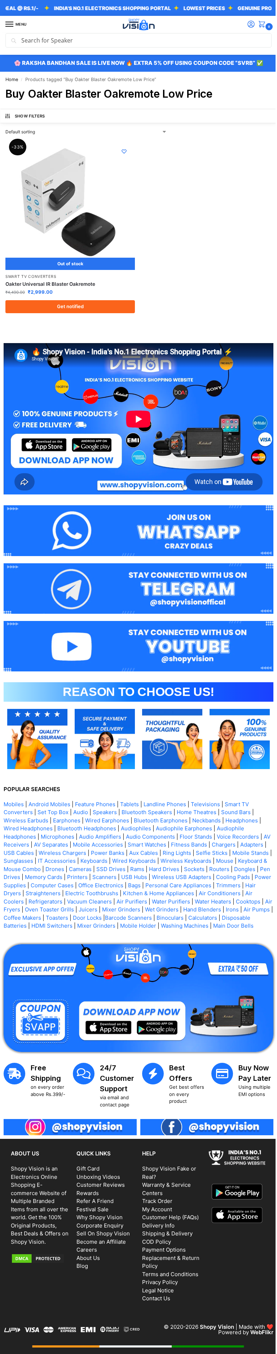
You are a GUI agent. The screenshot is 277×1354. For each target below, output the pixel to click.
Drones (107, 858)
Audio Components (150, 826)
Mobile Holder (202, 915)
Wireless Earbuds (26, 810)
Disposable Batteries (63, 915)
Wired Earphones (107, 810)
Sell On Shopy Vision (101, 1229)
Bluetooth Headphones (86, 818)
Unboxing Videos (97, 1172)
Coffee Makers (99, 907)
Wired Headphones (28, 818)
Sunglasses (59, 850)
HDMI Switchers (115, 915)
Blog (81, 1261)
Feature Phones (95, 793)
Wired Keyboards (175, 850)
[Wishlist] (121, 151)
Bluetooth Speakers (147, 802)
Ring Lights (204, 842)
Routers (14, 867)
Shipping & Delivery (165, 1229)
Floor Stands (196, 826)
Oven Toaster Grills (112, 899)
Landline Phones (165, 793)
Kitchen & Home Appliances (232, 883)
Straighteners (117, 883)
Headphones (241, 810)
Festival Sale (91, 1205)
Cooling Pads (48, 874)
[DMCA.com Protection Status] (39, 1262)
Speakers (105, 802)
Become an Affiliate (99, 1237)
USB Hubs (197, 867)
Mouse (12, 858)
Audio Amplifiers (100, 826)
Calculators (18, 915)
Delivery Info (156, 1221)
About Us (86, 1253)
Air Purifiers (190, 891)
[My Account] (245, 25)
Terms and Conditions (168, 1269)
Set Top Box (53, 802)
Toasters (133, 907)
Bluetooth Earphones (161, 810)
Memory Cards (106, 867)
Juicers (150, 899)
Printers (139, 867)
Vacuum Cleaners (148, 891)
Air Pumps (62, 907)
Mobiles (14, 793)
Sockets (247, 858)
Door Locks (163, 907)
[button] (258, 24)
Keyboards (135, 850)
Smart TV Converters (30, 273)
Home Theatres (196, 802)
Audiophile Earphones (184, 818)
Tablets (129, 793)
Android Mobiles (49, 793)
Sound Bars (236, 802)
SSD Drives (163, 858)
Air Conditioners (28, 891)
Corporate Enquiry (98, 1221)
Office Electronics (185, 874)
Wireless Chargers (90, 842)
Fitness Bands (197, 834)
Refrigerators (104, 891)
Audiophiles (136, 818)
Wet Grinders (224, 899)
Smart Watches (155, 834)
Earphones (66, 810)
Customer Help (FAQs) (168, 1213)
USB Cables (46, 842)
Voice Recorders (238, 826)
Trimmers (48, 883)
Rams (190, 858)
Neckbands (206, 810)
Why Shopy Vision (98, 1213)
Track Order (155, 1197)
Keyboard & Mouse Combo (59, 858)
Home (11, 79)
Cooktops (40, 899)
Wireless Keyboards (227, 850)
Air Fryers (70, 899)
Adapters (15, 842)
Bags (218, 874)
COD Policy (154, 1237)
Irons (37, 907)
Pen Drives (68, 867)
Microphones (57, 826)
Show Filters (30, 116)
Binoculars (246, 907)
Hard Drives (217, 858)
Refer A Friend (93, 1197)
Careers (85, 1245)
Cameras (133, 858)
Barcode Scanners (204, 907)
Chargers (232, 834)
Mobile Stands (22, 850)
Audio (80, 802)
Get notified (69, 303)
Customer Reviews (99, 1180)
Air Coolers (67, 891)
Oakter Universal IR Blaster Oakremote (50, 281)
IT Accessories (98, 850)
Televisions (205, 793)
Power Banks (135, 842)
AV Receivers (21, 834)
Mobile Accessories (106, 834)
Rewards (86, 1188)
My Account (155, 1205)
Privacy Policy (157, 1278)
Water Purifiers (229, 891)
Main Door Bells (54, 923)
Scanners (167, 867)
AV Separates (59, 834)
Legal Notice (155, 1286)
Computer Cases (136, 874)
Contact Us (154, 1294)
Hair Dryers (80, 883)
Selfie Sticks (239, 842)
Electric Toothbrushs (165, 883)
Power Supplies (90, 874)
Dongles (39, 867)
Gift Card (86, 1164)
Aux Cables (171, 842)
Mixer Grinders (184, 899)
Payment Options (161, 1245)
